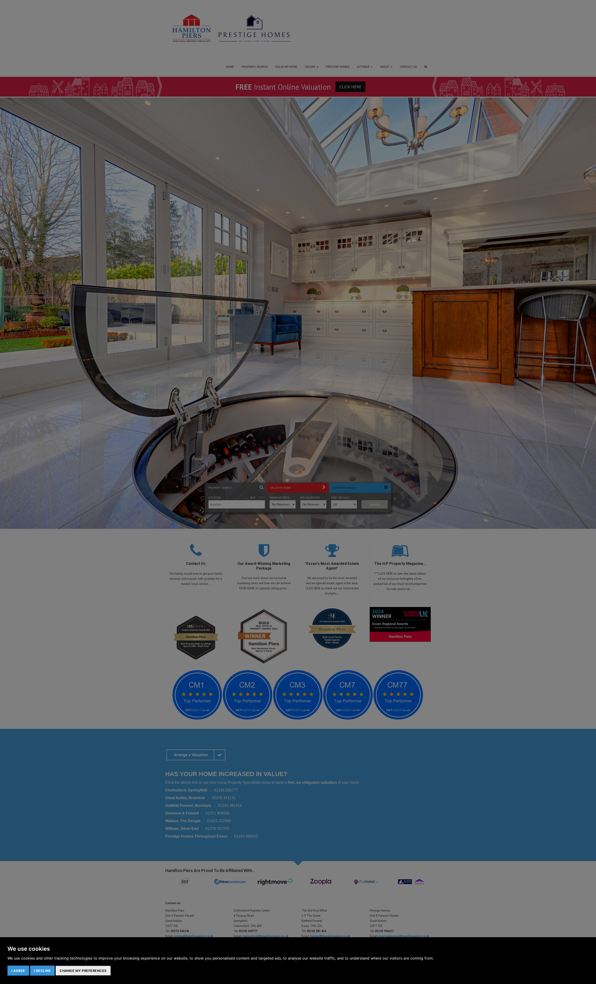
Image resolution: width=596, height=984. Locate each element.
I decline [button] (42, 971)
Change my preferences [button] (83, 971)
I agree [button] (18, 971)
